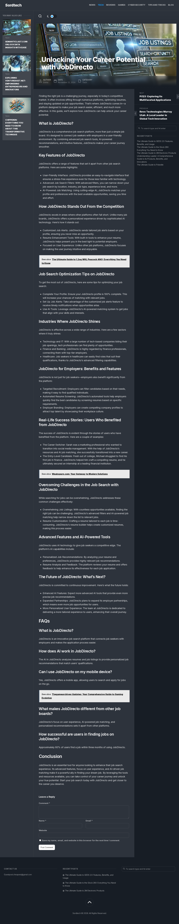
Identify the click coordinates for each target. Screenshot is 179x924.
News (92, 5)
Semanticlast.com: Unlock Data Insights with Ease (16, 44)
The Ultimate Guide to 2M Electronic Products (156, 153)
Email (89, 820)
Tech (101, 5)
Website (43, 830)
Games (121, 5)
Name (42, 820)
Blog (171, 5)
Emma (45, 82)
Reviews (110, 5)
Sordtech (13, 5)
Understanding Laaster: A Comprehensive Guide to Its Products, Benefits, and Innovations (155, 159)
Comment (44, 803)
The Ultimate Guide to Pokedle (150, 165)
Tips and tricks (157, 5)
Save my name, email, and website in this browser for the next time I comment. (81, 840)
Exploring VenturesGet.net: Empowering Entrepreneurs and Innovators (16, 84)
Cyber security (136, 5)
